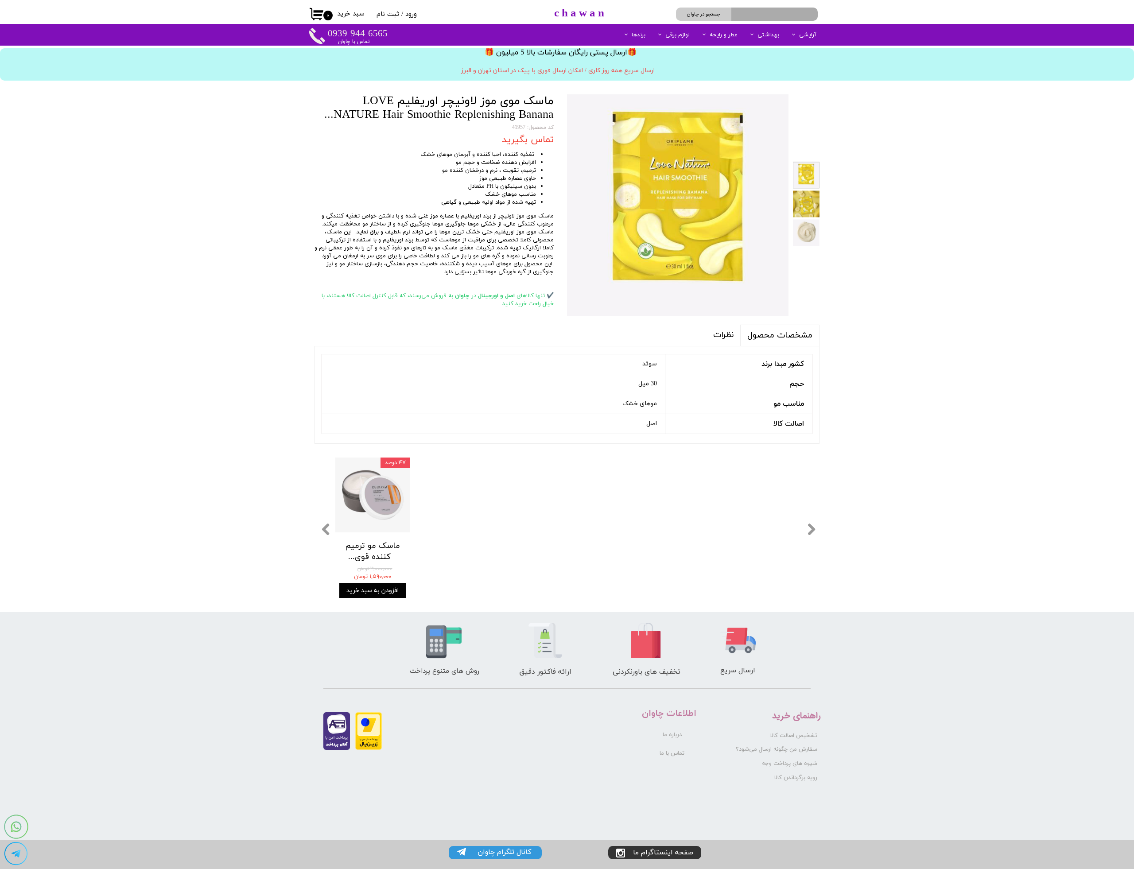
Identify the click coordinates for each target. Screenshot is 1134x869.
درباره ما (672, 735)
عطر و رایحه (724, 35)
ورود (411, 14)
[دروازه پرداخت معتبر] (368, 748)
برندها (638, 35)
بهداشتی (768, 35)
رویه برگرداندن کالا (795, 778)
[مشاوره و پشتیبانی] (16, 853)
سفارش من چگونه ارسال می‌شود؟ (776, 749)
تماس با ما (672, 753)
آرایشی (807, 35)
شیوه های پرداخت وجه (789, 764)
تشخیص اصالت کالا (793, 736)
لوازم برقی (677, 35)
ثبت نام (388, 14)
